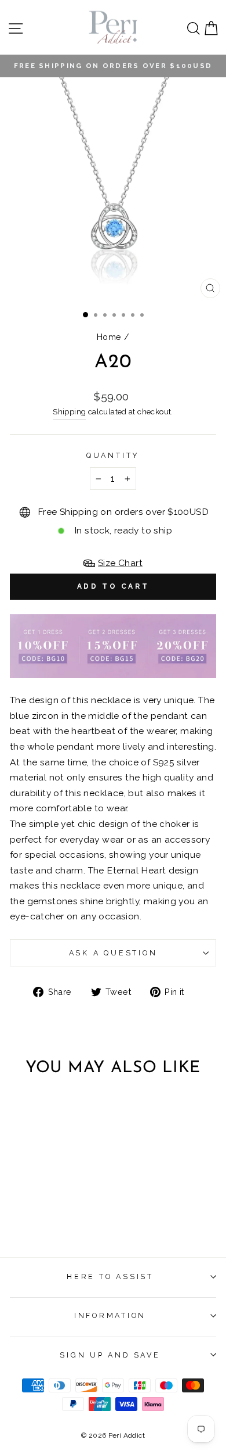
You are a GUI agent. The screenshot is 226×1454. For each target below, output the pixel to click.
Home (109, 337)
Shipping (69, 411)
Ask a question (113, 952)
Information (110, 1315)
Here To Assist (110, 1276)
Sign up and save (110, 1355)
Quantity (113, 455)
